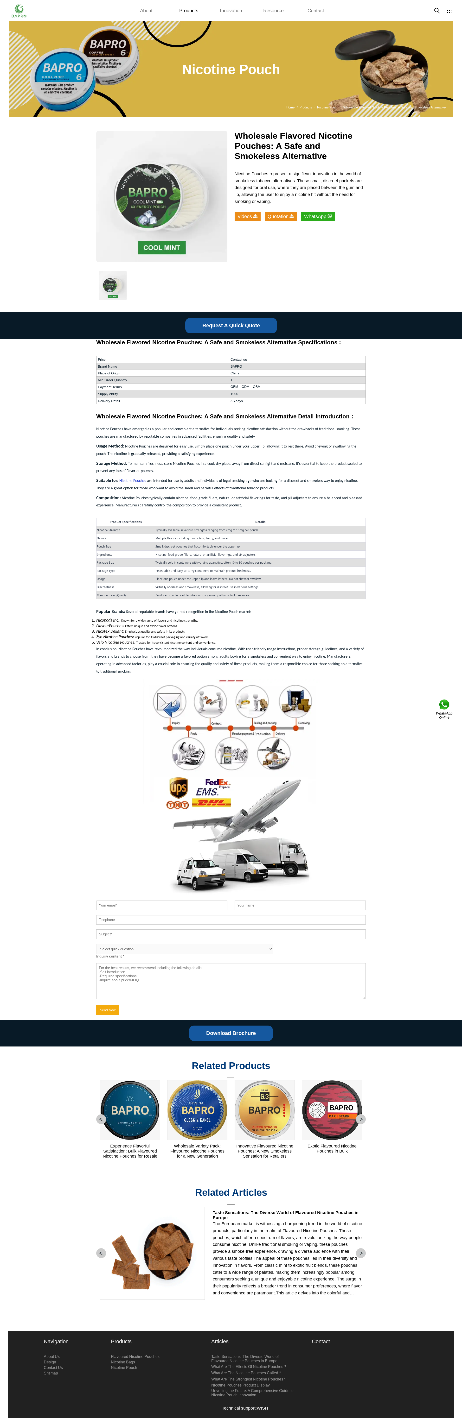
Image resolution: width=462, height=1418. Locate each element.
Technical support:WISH (245, 1408)
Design (50, 1362)
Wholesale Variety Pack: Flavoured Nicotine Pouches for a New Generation (197, 1151)
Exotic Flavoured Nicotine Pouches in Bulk (332, 1148)
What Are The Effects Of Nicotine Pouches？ (249, 1367)
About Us (52, 1357)
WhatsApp (315, 216)
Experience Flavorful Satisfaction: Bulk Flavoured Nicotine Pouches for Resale (130, 1151)
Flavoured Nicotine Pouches (135, 1357)
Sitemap (51, 1373)
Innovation (231, 10)
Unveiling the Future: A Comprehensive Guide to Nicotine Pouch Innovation (252, 1393)
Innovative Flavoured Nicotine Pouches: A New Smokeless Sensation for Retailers (264, 1151)
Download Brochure (231, 1033)
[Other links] (449, 10)
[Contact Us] (445, 709)
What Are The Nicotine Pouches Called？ (246, 1373)
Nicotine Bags (123, 1362)
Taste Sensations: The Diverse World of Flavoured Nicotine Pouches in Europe (286, 1215)
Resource (273, 10)
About (146, 10)
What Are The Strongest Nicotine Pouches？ (249, 1379)
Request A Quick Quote (231, 325)
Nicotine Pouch (124, 1368)
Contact (316, 10)
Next (361, 1119)
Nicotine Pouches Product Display (240, 1385)
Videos (244, 216)
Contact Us (53, 1368)
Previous (101, 1119)
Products (188, 10)
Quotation (278, 216)
